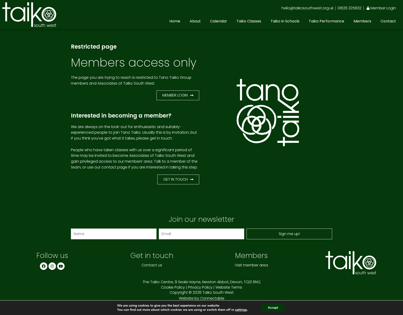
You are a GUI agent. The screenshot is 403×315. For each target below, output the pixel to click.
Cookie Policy (173, 287)
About (195, 21)
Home (174, 21)
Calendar (218, 21)
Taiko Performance (326, 21)
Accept (273, 307)
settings (241, 310)
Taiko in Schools (285, 21)
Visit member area (251, 265)
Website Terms (228, 287)
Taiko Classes (248, 21)
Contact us (152, 265)
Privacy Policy (200, 287)
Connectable (212, 298)
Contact (388, 21)
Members (362, 21)
